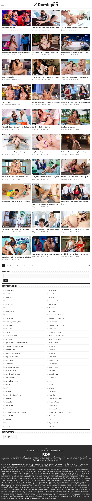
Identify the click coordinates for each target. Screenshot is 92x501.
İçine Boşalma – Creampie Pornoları (16, 343)
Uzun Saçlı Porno (10, 416)
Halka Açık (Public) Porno (57, 336)
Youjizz (7, 426)
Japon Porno (53, 346)
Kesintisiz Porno (10, 350)
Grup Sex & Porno (11, 336)
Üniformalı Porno (54, 409)
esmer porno (20, 466)
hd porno (15, 464)
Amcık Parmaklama (55, 294)
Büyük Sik (52, 311)
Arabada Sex (9, 301)
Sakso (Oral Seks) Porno (13, 395)
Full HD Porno (53, 329)
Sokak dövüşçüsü (8, 27)
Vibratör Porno (53, 416)
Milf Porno (52, 370)
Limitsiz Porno (53, 360)
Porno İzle (52, 384)
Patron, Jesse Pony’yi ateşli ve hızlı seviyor (47, 77)
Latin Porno (52, 357)
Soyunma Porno (54, 402)
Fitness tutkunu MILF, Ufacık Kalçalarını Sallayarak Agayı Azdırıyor (26, 201)
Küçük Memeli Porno (12, 357)
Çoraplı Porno (9, 315)
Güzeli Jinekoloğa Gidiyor (41, 127)
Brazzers (8, 308)
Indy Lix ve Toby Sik (39, 152)
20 (28, 266)
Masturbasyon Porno (12, 367)
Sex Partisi (8, 398)
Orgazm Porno (10, 377)
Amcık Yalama (9, 297)
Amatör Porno (10, 294)
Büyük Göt (52, 308)
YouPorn (51, 426)
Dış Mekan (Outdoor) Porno (57, 318)
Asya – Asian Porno (55, 301)
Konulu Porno (53, 353)
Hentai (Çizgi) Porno (55, 339)
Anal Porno (52, 297)
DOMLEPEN (29, 498)
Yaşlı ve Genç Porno (55, 423)
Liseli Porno (9, 363)
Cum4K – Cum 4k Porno (56, 315)
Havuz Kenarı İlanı (8, 77)
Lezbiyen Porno (10, 360)
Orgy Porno (52, 377)
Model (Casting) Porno (12, 374)
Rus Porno (8, 391)
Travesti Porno (53, 405)
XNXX (50, 419)
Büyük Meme (9, 311)
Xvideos (8, 423)
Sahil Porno (52, 391)
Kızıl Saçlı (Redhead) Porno (13, 353)
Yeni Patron (6, 102)
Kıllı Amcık (52, 350)
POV (6, 388)
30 (32, 266)
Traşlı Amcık (9, 405)
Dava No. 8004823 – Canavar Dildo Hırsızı (75, 102)
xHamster (8, 419)
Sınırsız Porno (9, 402)
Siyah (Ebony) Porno (55, 398)
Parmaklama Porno (11, 381)
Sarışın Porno (53, 395)
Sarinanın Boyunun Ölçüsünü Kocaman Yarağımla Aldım (22, 229)
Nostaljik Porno (54, 374)
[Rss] (46, 448)
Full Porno (8, 332)
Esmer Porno (53, 322)
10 (24, 266)
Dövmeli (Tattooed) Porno (13, 322)
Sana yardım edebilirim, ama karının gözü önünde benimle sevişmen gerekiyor (60, 254)
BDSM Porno (53, 304)
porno (67, 459)
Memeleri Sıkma (10, 370)
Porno (46, 455)
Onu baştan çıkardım (68, 127)
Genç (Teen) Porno (55, 332)
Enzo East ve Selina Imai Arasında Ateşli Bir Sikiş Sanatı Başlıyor (54, 229)
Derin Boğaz (9, 318)
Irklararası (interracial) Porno (14, 346)
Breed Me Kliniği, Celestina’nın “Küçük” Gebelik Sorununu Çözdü (25, 257)
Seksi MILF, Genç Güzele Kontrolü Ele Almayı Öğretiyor (22, 177)
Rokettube (52, 388)
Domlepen (43, 457)
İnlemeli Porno (53, 343)
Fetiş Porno (9, 325)
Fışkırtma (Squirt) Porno (56, 325)
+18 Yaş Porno (9, 290)
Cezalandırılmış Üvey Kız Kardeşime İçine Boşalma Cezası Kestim (25, 152)
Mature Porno (53, 367)
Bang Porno (9, 304)
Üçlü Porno (9, 409)
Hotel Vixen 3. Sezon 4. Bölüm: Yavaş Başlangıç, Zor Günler (52, 102)
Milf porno (34, 466)
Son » (41, 266)
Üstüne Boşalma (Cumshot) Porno (16, 412)
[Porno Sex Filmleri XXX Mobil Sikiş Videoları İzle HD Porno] (46, 4)
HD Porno (8, 339)
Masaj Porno (53, 363)
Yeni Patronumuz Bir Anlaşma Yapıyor (74, 201)
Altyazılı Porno (53, 290)
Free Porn (8, 329)
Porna (63, 496)
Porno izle (40, 460)
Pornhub (8, 384)
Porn (50, 381)
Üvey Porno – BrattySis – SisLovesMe (60, 412)
